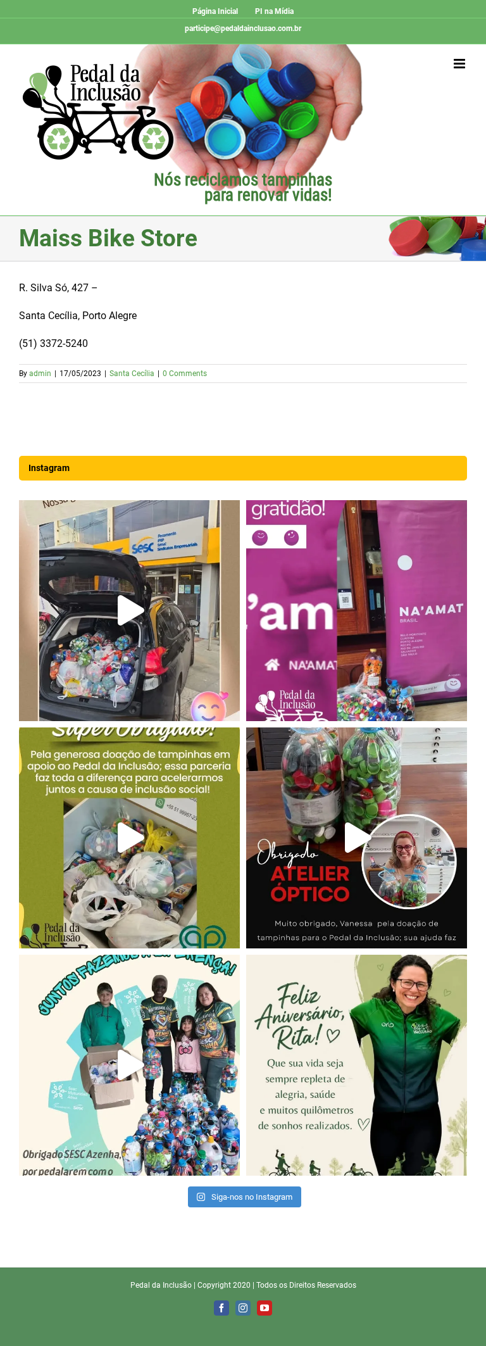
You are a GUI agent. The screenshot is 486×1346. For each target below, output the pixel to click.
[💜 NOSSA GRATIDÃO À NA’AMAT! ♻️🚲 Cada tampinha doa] (356, 610)
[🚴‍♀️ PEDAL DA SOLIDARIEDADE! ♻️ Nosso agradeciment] (129, 610)
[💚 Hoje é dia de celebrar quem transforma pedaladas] (356, 1065)
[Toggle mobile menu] (460, 63)
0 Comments (185, 373)
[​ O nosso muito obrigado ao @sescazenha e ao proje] (129, 1065)
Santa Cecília (131, 373)
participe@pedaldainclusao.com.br (243, 28)
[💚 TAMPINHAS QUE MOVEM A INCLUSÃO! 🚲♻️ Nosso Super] (129, 837)
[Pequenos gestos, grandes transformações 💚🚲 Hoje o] (356, 837)
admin (40, 373)
